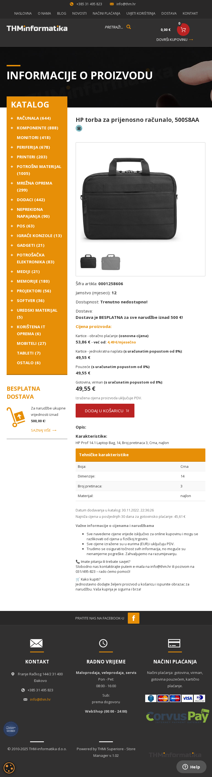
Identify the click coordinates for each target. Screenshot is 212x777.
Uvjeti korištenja (140, 13)
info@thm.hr (126, 4)
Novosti (79, 13)
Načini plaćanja (106, 13)
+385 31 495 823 (89, 4)
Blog (61, 13)
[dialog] (9, 768)
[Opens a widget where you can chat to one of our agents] (191, 767)
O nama (44, 13)
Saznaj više (41, 430)
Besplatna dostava (23, 392)
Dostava (169, 13)
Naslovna (23, 13)
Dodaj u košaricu (104, 410)
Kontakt (190, 13)
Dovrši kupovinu (172, 39)
